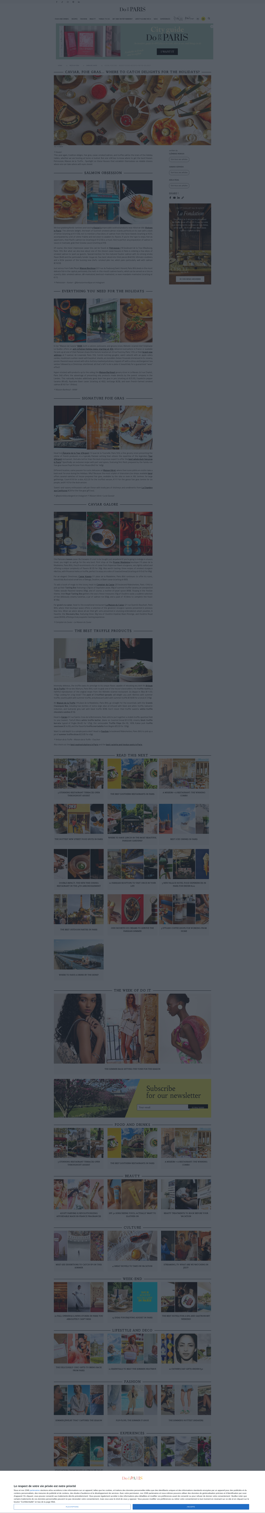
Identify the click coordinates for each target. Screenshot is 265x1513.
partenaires (35, 1490)
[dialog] (132, 1492)
